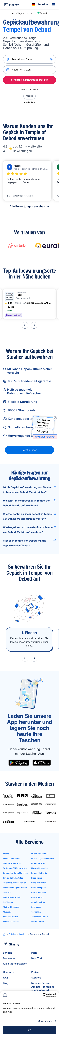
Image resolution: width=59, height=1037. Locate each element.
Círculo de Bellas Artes (13, 878)
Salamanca (36, 907)
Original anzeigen (25, 196)
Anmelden (43, 4)
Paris (34, 952)
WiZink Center (37, 921)
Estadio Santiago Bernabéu (15, 887)
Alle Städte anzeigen (15, 963)
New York (37, 958)
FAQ (5, 977)
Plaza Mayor (36, 878)
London (7, 952)
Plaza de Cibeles (38, 883)
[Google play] (18, 763)
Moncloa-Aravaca (11, 921)
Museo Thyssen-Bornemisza (43, 858)
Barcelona (9, 958)
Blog (5, 983)
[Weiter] (34, 325)
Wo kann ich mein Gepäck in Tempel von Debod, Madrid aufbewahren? (26, 503)
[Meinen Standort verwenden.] (51, 59)
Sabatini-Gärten (38, 902)
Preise (35, 972)
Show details (45, 1021)
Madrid (29, 96)
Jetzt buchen (29, 449)
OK (29, 1030)
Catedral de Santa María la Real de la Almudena (15, 873)
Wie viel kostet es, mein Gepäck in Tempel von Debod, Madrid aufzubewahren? (27, 516)
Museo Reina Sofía (39, 853)
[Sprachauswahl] (33, 4)
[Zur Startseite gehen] (11, 4)
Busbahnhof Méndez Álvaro (15, 868)
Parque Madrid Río (39, 873)
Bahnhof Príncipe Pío (12, 863)
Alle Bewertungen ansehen (27, 206)
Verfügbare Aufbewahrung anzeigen (29, 79)
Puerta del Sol (37, 897)
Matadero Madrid (10, 917)
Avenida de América (11, 858)
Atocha (6, 853)
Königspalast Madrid (12, 897)
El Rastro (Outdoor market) (14, 883)
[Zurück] (25, 325)
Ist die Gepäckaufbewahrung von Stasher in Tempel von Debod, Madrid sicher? (27, 490)
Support (36, 977)
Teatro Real (36, 912)
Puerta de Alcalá (38, 892)
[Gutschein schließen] (55, 418)
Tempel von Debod (39, 917)
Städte (12, 934)
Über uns (8, 972)
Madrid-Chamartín (11, 907)
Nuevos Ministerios (39, 868)
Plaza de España (38, 887)
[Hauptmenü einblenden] (53, 4)
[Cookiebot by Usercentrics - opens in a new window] (42, 995)
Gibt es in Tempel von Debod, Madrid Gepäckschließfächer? (24, 543)
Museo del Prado (38, 863)
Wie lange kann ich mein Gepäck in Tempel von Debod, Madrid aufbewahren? (28, 530)
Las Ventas (8, 902)
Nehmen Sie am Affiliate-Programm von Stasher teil (42, 987)
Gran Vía (7, 892)
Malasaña (7, 912)
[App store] (42, 763)
